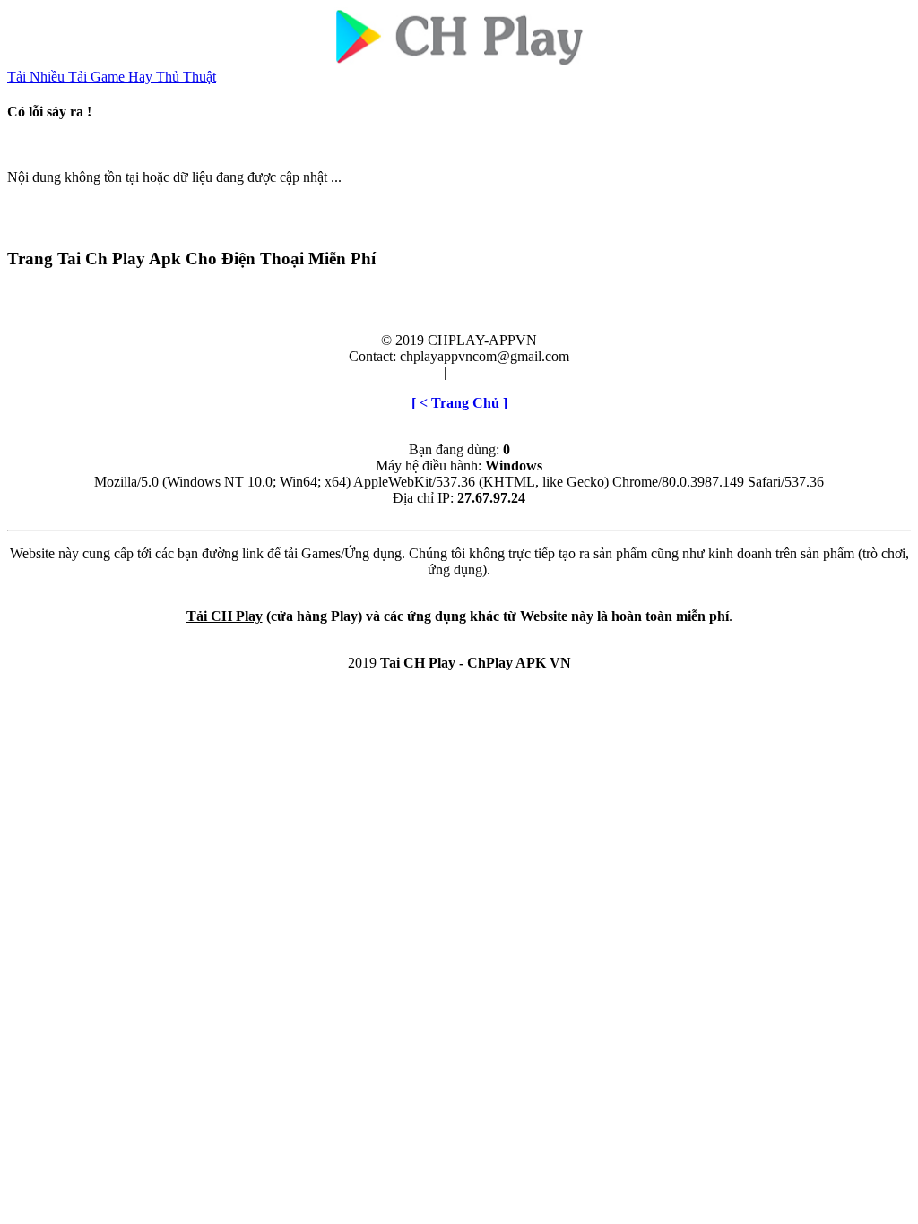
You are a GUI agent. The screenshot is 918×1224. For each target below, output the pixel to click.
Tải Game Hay (112, 76)
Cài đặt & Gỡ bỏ (497, 372)
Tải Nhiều (37, 76)
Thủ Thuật (186, 76)
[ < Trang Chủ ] (459, 402)
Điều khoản (407, 372)
